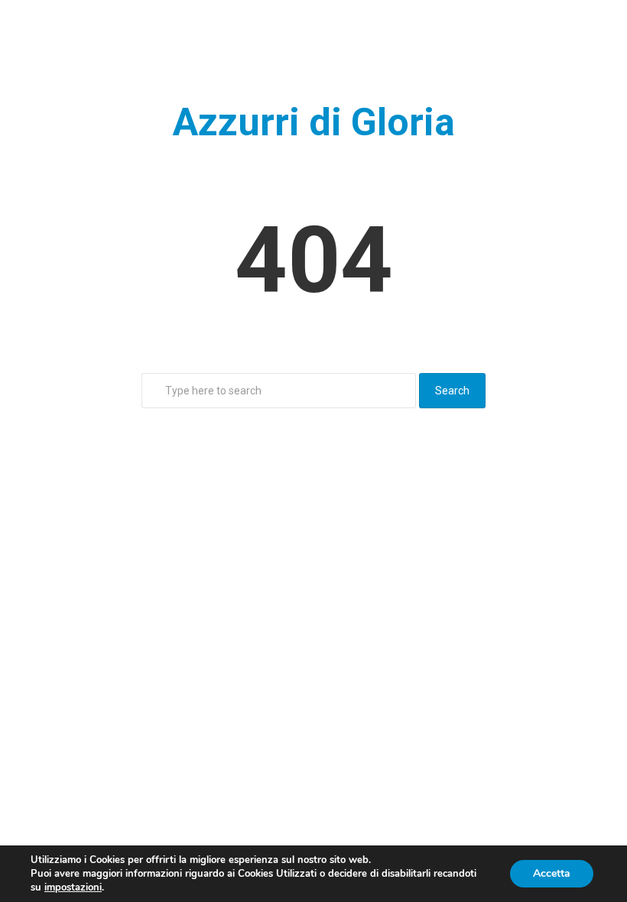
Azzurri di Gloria (314, 122)
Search (452, 390)
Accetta (551, 873)
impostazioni (73, 887)
